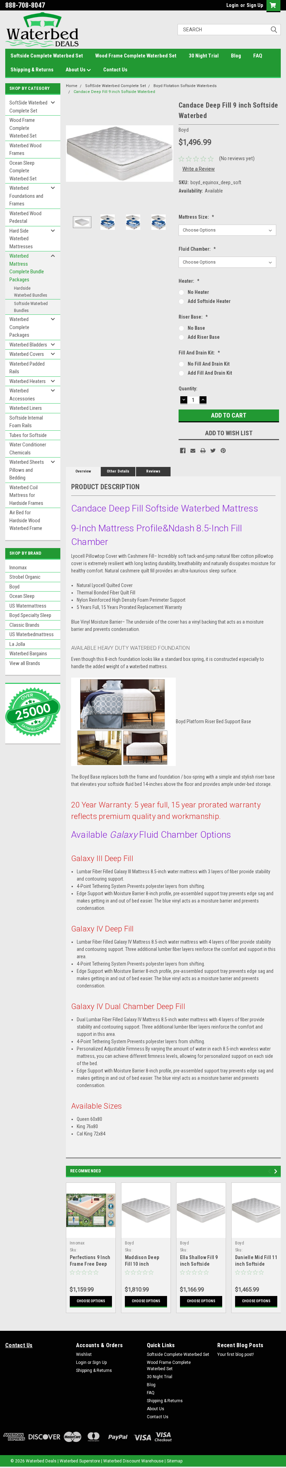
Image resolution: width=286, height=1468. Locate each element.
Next (166, 153)
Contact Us (115, 70)
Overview (83, 471)
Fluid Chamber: (197, 249)
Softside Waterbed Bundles (31, 307)
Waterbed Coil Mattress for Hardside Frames (26, 495)
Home (71, 86)
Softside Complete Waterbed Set (46, 56)
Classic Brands (24, 625)
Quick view (90, 1232)
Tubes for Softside (28, 435)
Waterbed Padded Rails (27, 368)
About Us (76, 70)
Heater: (189, 281)
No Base (196, 328)
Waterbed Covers (26, 354)
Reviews (153, 471)
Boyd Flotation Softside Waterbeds (185, 86)
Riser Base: (193, 317)
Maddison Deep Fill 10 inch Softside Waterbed (145, 1264)
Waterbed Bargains (28, 653)
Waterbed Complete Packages (19, 327)
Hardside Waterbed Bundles (30, 292)
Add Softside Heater (209, 301)
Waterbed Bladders (28, 345)
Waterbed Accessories (22, 395)
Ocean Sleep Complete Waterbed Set (23, 171)
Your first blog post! (235, 1354)
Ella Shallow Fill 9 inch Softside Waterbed (199, 1264)
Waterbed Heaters (27, 381)
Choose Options (91, 1301)
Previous (73, 153)
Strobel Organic (24, 577)
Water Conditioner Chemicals (27, 449)
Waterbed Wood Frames (25, 149)
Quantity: (188, 388)
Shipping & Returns (31, 70)
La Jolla (17, 644)
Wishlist (84, 1354)
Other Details (118, 471)
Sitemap (174, 1461)
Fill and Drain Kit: (199, 353)
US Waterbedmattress (31, 634)
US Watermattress (27, 606)
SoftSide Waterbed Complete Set (28, 107)
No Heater (198, 292)
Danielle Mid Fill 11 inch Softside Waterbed (256, 1264)
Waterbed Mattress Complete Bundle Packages (26, 268)
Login (232, 5)
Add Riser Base (204, 337)
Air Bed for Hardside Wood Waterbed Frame (25, 520)
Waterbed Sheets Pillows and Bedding (26, 470)
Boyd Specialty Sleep (30, 615)
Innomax (18, 567)
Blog (236, 56)
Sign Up (255, 5)
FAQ (257, 56)
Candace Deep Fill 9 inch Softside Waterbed (114, 91)
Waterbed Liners (25, 408)
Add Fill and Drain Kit (210, 373)
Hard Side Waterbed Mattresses (21, 239)
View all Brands (24, 663)
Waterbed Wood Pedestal (25, 217)
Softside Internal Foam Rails (26, 422)
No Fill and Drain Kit (208, 364)
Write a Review (198, 169)
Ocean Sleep (22, 596)
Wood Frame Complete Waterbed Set (135, 56)
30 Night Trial (204, 56)
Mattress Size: (196, 217)
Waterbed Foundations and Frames (26, 196)
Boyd (14, 587)
